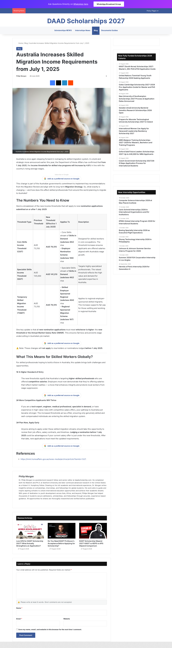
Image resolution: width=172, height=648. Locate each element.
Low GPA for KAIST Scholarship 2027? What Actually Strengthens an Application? (29, 543)
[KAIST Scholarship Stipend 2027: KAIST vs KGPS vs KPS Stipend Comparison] (93, 531)
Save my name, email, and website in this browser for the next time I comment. (50, 629)
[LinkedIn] (64, 82)
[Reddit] (70, 82)
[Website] (20, 502)
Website (66, 619)
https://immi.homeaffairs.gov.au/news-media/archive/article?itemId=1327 (53, 459)
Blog (96, 30)
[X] (58, 82)
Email (19, 619)
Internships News (82, 30)
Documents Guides (109, 30)
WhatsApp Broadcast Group (109, 4)
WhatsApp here (80, 4)
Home (20, 43)
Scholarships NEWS (63, 30)
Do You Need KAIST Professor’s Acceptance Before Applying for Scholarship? (61, 543)
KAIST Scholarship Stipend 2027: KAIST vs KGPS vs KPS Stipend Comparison (91, 543)
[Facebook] (52, 82)
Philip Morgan (21, 76)
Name (19, 608)
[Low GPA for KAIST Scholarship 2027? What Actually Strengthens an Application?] (30, 531)
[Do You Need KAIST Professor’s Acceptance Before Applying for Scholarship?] (61, 531)
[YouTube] (32, 502)
